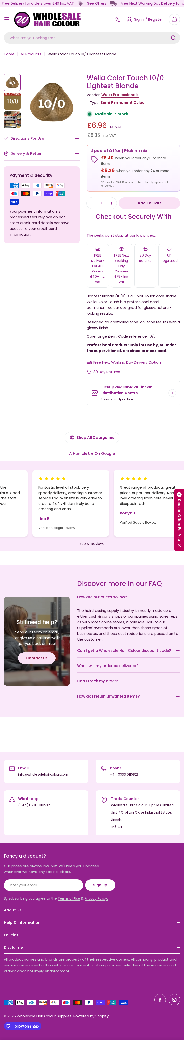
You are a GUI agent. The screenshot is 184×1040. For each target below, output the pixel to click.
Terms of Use (69, 898)
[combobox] (92, 38)
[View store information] (172, 393)
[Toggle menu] (7, 19)
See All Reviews (92, 544)
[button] (179, 520)
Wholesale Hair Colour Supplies (44, 1015)
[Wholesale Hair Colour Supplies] (80, 3)
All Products (31, 54)
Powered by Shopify (91, 1015)
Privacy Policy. (96, 898)
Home (9, 54)
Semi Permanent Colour (123, 102)
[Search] (173, 38)
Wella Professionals (120, 94)
